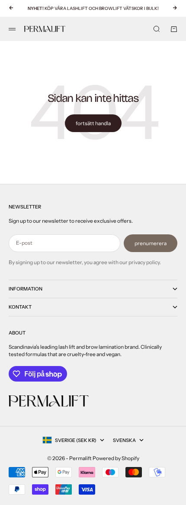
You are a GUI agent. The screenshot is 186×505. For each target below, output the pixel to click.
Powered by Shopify (116, 458)
